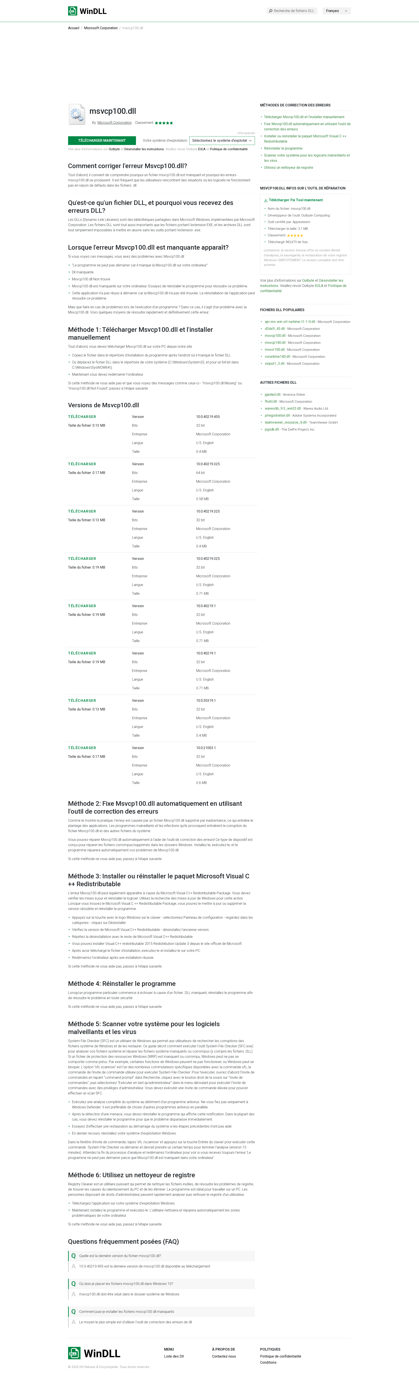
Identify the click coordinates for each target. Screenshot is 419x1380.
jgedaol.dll (272, 394)
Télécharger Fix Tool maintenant (296, 200)
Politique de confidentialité (229, 149)
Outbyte (114, 149)
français (332, 11)
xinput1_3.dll (274, 363)
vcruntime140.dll (277, 356)
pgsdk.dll (272, 429)
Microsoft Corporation (101, 28)
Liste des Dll (174, 1356)
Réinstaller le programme (283, 148)
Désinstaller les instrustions (144, 149)
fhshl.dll (271, 401)
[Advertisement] (209, 70)
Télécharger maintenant (102, 140)
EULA (202, 149)
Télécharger (82, 417)
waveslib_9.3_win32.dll (283, 408)
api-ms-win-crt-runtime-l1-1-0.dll (290, 322)
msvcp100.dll (275, 336)
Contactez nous (224, 1356)
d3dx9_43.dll (275, 329)
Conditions (268, 1362)
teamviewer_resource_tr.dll (286, 422)
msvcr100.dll (275, 350)
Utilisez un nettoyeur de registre (288, 167)
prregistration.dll (277, 415)
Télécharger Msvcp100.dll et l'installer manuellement (304, 117)
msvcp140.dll (275, 343)
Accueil (73, 28)
